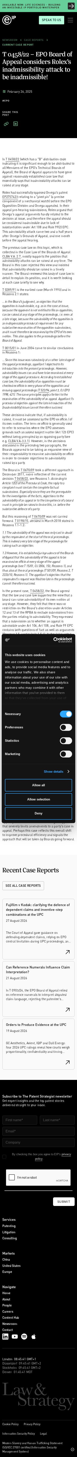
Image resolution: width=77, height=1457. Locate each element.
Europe (7, 1272)
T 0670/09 (27, 470)
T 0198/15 (21, 521)
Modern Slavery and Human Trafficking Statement (32, 1443)
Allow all (38, 785)
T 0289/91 (9, 290)
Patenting (9, 1226)
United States (11, 1265)
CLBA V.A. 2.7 (11, 256)
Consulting (9, 1238)
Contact (7, 1330)
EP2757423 (10, 197)
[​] (6, 124)
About (6, 1299)
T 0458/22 (12, 159)
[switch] (66, 727)
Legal (43, 1433)
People (7, 1305)
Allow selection (38, 799)
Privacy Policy (32, 1424)
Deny (38, 813)
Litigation (8, 1232)
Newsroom (9, 1324)
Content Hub (10, 1317)
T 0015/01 (9, 348)
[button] (70, 20)
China (6, 1259)
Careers (7, 1311)
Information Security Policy (18, 1433)
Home (6, 1293)
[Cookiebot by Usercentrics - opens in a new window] (54, 640)
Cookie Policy (10, 1424)
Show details (53, 771)
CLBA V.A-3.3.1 (18, 441)
